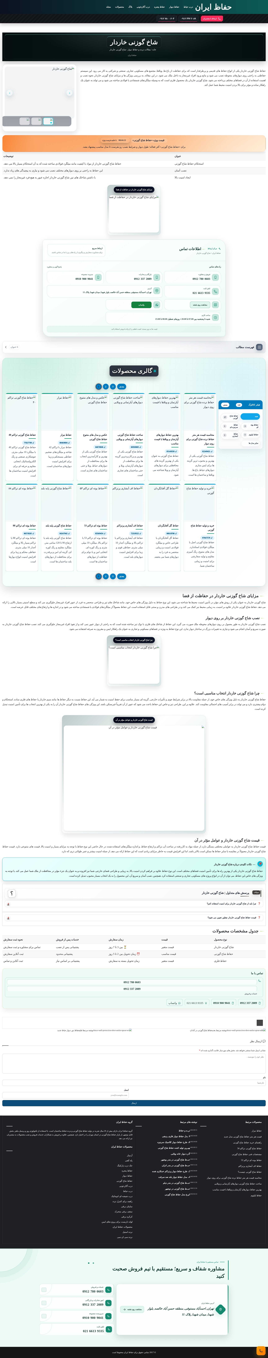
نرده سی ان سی (124, 1237)
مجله (108, 7)
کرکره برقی (126, 1217)
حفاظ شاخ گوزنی (124, 1181)
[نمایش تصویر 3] (25, 121)
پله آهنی (128, 1160)
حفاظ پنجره (159, 7)
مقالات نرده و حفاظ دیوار (139, 49)
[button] (134, 903)
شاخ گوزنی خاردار (198, 80)
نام (264, 1077)
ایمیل (126, 1090)
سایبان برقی (126, 1206)
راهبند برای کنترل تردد (122, 1201)
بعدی (121, 386)
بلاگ (130, 7)
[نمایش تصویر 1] (48, 121)
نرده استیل (127, 1232)
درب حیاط (188, 7)
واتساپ (141, 305)
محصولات (119, 7)
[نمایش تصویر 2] (36, 121)
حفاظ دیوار (174, 7)
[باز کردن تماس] (261, 1350)
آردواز (129, 1155)
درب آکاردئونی (143, 7)
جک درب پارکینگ (124, 1165)
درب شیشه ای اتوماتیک (121, 1196)
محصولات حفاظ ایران (122, 1227)
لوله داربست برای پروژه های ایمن (117, 1222)
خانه (154, 49)
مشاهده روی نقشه (200, 305)
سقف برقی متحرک (123, 1211)
